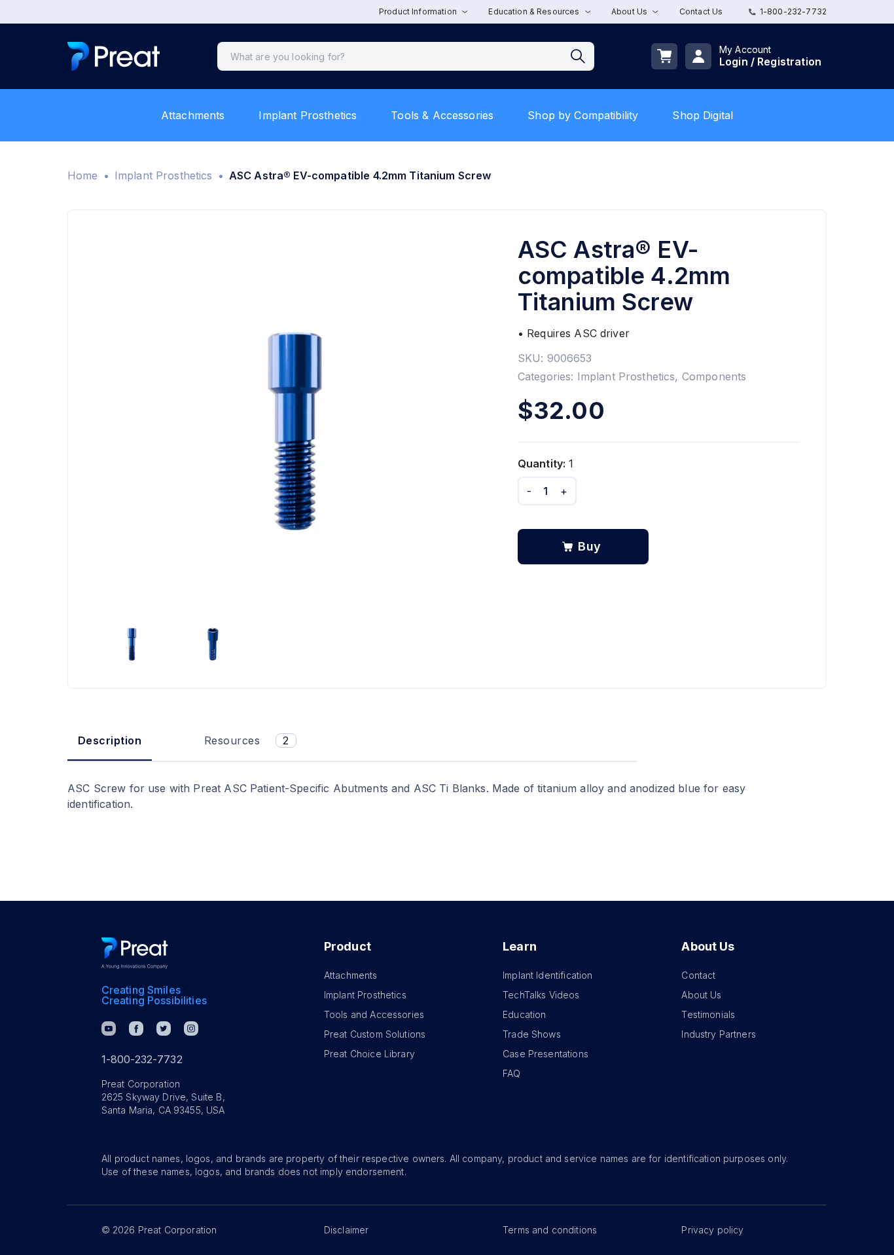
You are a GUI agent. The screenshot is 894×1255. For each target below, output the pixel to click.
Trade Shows (532, 1034)
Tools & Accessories (442, 115)
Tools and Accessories (374, 1014)
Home (82, 175)
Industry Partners (718, 1034)
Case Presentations (545, 1053)
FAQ (511, 1073)
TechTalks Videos (541, 994)
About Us (701, 994)
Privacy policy (712, 1229)
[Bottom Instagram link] (191, 1028)
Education (524, 1014)
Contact (698, 975)
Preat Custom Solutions (374, 1034)
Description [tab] (109, 740)
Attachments (193, 115)
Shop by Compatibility (582, 115)
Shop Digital (702, 115)
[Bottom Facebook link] (136, 1028)
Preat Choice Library (369, 1053)
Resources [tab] (246, 740)
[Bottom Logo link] (134, 953)
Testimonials (708, 1014)
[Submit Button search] (582, 56)
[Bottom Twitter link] (163, 1028)
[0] (664, 56)
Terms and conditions (550, 1229)
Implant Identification (547, 975)
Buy (589, 546)
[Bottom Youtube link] (108, 1028)
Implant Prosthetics (308, 115)
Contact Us (701, 11)
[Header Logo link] (113, 56)
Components (714, 376)
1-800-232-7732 (793, 11)
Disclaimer (346, 1229)
